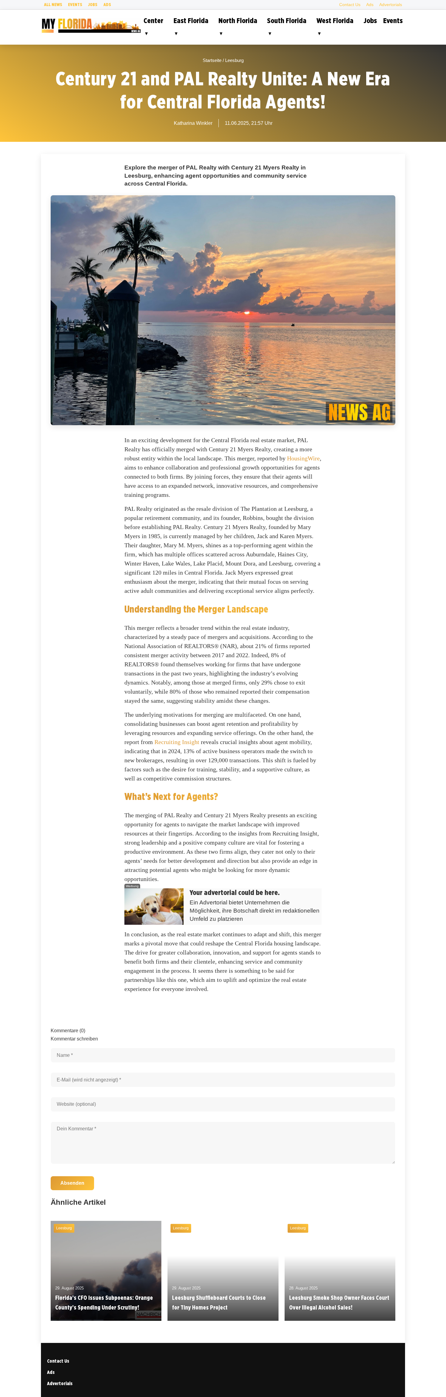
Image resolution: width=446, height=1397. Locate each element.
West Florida (334, 20)
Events (75, 4)
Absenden (72, 1183)
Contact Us (349, 4)
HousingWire (303, 458)
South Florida (286, 20)
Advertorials (390, 4)
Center (153, 20)
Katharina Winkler (193, 123)
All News (53, 4)
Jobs (92, 4)
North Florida (237, 20)
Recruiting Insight (176, 742)
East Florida (191, 20)
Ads (107, 4)
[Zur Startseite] (91, 32)
